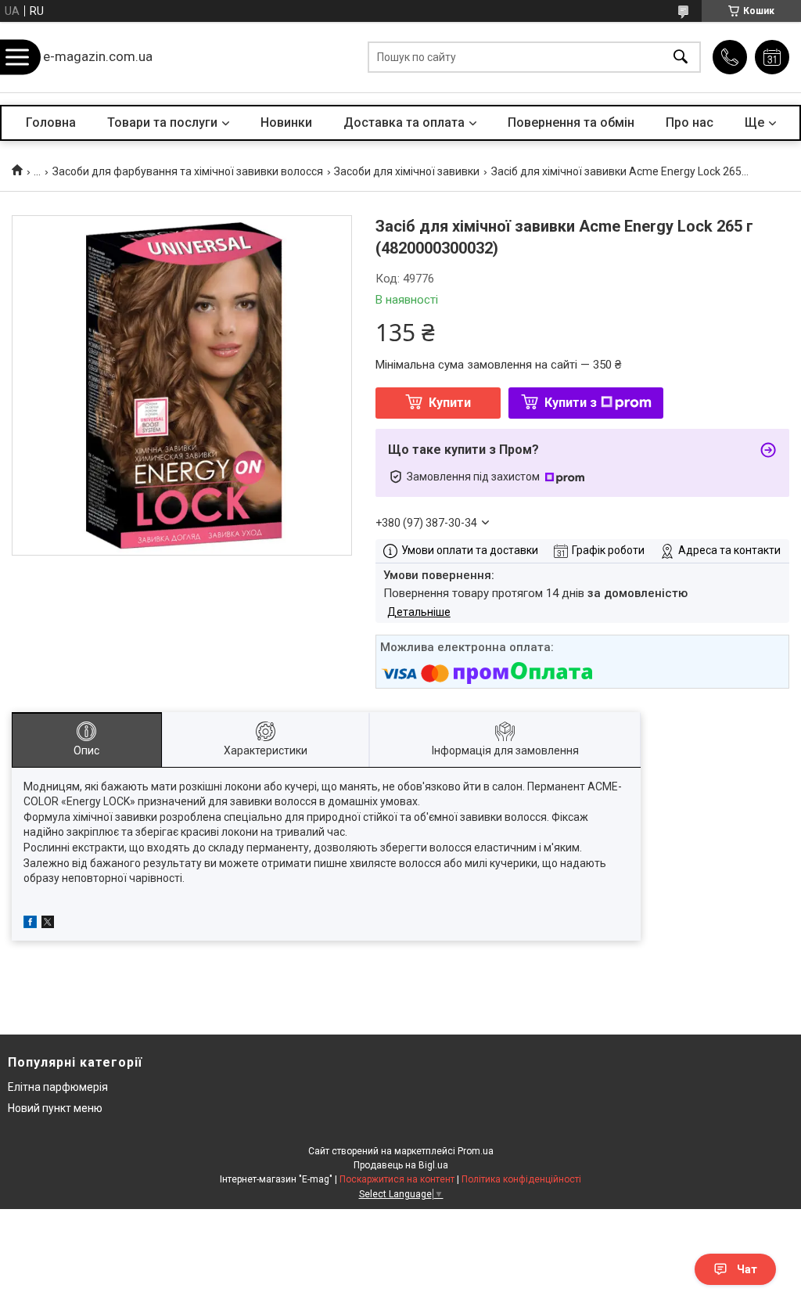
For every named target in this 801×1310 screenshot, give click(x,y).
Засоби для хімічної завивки (407, 171)
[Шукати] (680, 57)
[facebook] (30, 924)
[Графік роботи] (772, 57)
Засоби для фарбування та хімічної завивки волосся (187, 171)
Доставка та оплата (404, 122)
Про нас (689, 122)
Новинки (286, 122)
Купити (450, 402)
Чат (747, 1269)
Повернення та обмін (571, 122)
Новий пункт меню (55, 1108)
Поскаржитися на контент (396, 1179)
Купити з (570, 402)
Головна (51, 122)
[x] (47, 924)
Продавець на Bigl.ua (401, 1165)
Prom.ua (476, 1151)
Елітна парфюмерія (58, 1087)
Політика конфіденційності (521, 1179)
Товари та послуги (162, 122)
